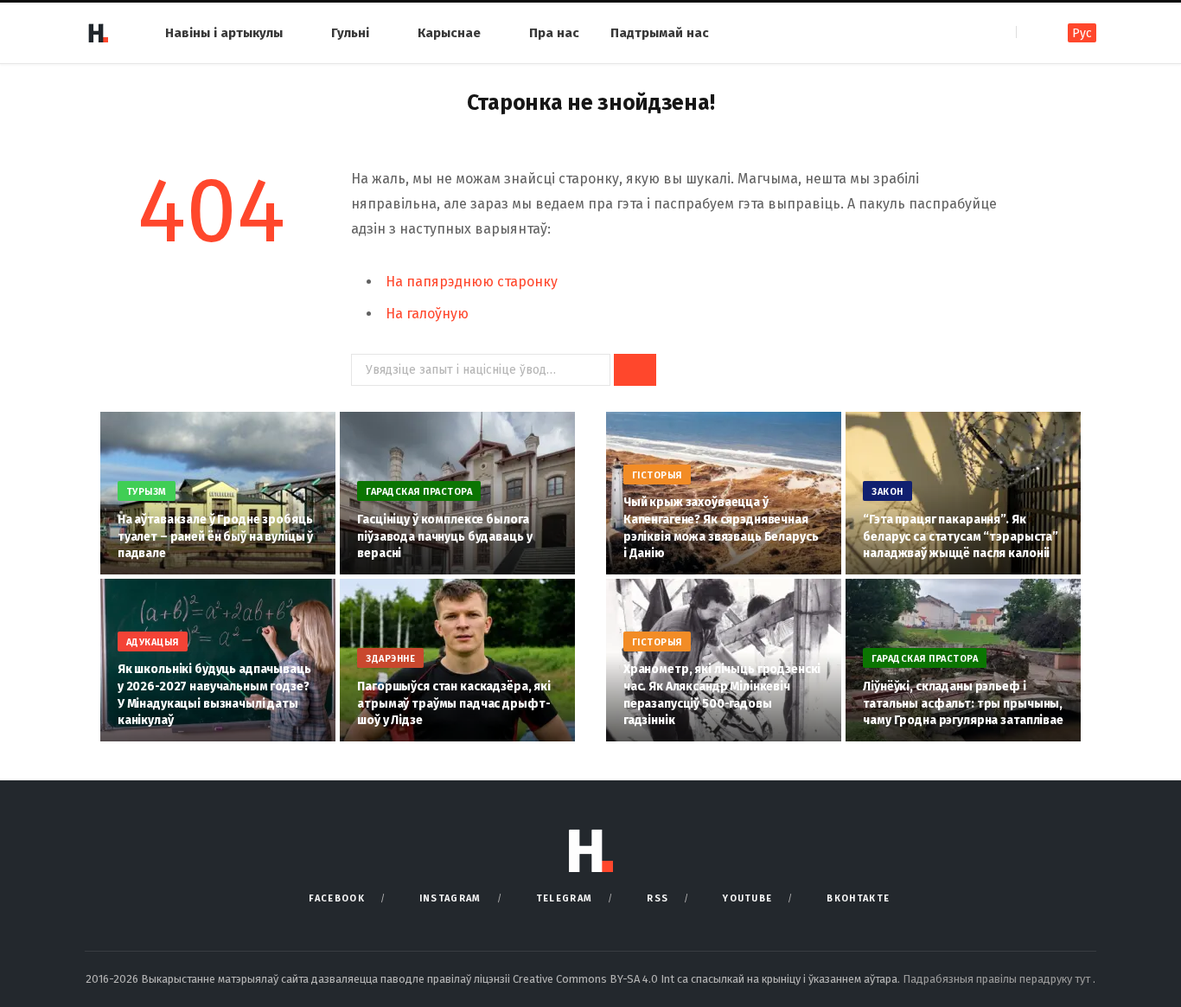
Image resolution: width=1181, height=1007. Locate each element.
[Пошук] (1031, 32)
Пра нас (554, 33)
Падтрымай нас (659, 33)
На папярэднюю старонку (472, 281)
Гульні (350, 33)
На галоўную (427, 313)
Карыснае (449, 33)
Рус (1082, 33)
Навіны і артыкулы (224, 33)
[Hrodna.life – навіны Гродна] (98, 33)
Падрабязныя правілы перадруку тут (998, 978)
